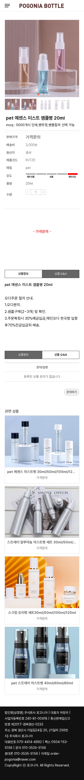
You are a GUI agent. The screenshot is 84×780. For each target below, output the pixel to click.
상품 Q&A (61, 273)
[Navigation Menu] (7, 5)
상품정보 (23, 273)
